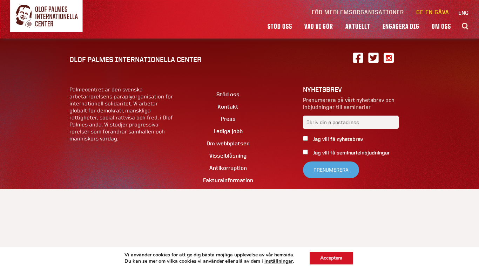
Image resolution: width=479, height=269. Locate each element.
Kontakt (227, 106)
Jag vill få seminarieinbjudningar (350, 153)
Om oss (441, 26)
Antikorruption (228, 168)
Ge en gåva (432, 12)
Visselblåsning (228, 155)
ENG (463, 12)
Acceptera (331, 258)
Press (228, 119)
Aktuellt (357, 26)
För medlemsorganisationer (358, 12)
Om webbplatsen (228, 143)
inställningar (278, 261)
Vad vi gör (318, 26)
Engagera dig (401, 26)
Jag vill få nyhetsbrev (337, 139)
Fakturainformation (228, 180)
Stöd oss (280, 26)
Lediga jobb (228, 131)
